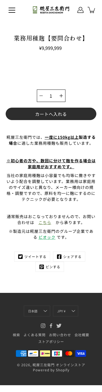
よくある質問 (35, 334)
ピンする (53, 266)
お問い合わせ (60, 334)
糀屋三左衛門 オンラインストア (59, 364)
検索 (16, 334)
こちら (45, 222)
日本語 (33, 311)
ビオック (47, 237)
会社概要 (82, 334)
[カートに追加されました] (91, 9)
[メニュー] (12, 10)
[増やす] (61, 96)
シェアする (72, 256)
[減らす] (41, 96)
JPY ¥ (61, 311)
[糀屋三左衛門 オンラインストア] (51, 10)
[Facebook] (51, 325)
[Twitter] (58, 325)
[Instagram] (43, 325)
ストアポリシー (51, 341)
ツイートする (35, 256)
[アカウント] (80, 9)
